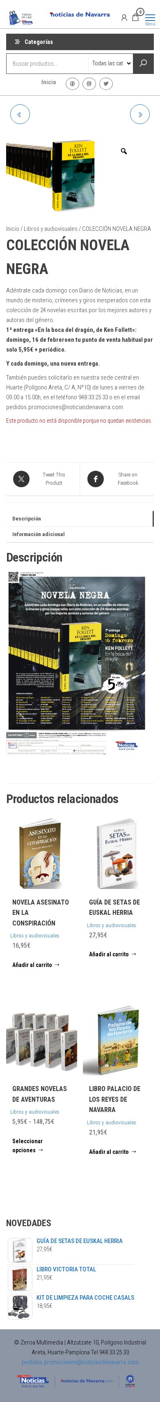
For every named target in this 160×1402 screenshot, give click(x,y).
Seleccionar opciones (27, 1145)
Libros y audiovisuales (51, 229)
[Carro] (135, 18)
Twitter (106, 84)
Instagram (89, 84)
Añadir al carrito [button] (32, 965)
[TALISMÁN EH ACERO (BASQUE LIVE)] (20, 114)
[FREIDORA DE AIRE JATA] (140, 114)
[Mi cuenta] (124, 17)
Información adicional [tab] (38, 534)
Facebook (72, 84)
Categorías (39, 42)
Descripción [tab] (26, 518)
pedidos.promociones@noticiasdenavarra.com (80, 1362)
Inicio (48, 82)
